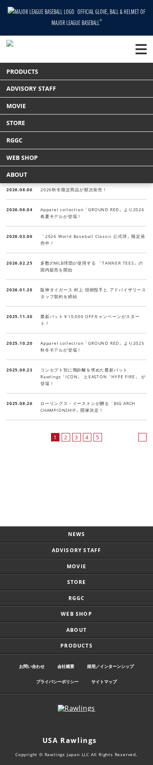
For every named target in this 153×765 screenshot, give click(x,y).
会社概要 (65, 666)
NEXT (142, 437)
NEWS (76, 534)
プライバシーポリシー (57, 681)
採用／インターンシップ (110, 666)
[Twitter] (68, 724)
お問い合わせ (32, 666)
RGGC (14, 140)
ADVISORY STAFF (31, 88)
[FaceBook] (85, 724)
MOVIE (16, 106)
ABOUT (16, 174)
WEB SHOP (22, 158)
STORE (15, 123)
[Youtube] (102, 724)
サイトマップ (104, 681)
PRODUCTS (22, 71)
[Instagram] (51, 724)
